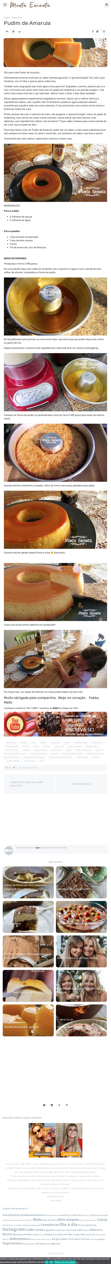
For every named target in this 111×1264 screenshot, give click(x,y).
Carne (102, 1220)
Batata (29, 1220)
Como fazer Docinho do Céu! (21, 992)
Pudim (7, 18)
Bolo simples (68, 1220)
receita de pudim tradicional (60, 757)
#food (33, 743)
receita (54, 754)
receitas (96, 757)
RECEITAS (90, 1235)
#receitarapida (12, 746)
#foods (43, 743)
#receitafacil (97, 743)
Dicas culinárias (87, 1225)
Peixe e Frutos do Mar (59, 1234)
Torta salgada (97, 1239)
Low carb (77, 1229)
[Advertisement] (55, 820)
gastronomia (56, 750)
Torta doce (74, 1239)
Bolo (37, 1219)
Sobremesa (17, 18)
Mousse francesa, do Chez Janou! (77, 958)
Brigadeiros (91, 1220)
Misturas (18, 1234)
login (38, 847)
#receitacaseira (81, 743)
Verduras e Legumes (48, 1243)
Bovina (83, 1220)
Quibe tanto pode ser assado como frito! (26, 784)
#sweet (26, 746)
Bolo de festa (49, 1220)
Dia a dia (68, 1224)
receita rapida (82, 757)
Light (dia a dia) (63, 1230)
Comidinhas (50, 1225)
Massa (86, 1230)
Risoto (5, 1239)
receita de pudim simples (33, 757)
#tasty (36, 746)
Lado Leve (34, 1229)
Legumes (49, 1230)
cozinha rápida (12, 750)
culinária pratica (40, 750)
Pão (83, 1234)
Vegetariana (12, 1243)
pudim (69, 750)
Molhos (28, 1234)
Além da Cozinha (52, 1215)
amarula (46, 746)
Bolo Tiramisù (12, 923)
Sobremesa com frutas (40, 1239)
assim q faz (59, 746)
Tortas (85, 1239)
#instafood (55, 743)
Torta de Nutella (81, 784)
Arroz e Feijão (89, 1215)
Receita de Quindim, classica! (21, 1027)
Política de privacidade (65, 1262)
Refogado (100, 1235)
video (41, 761)
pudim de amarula (83, 750)
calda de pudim (74, 746)
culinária (25, 750)
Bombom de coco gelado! (72, 889)
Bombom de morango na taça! (75, 923)
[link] (104, 31)
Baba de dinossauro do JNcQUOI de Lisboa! (78, 990)
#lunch (67, 743)
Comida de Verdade (31, 1225)
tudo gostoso (29, 761)
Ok (46, 1262)
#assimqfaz (11, 743)
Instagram (13, 1229)
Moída (36, 1235)
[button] (5, 5)
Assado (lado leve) (16, 1220)
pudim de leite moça (38, 754)
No (51, 1262)
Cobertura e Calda (11, 1225)
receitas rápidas (13, 761)
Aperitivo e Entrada (71, 1215)
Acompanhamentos (33, 1214)
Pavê (42, 1235)
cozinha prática (92, 746)
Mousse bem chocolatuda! (73, 1027)
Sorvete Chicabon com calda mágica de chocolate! (28, 956)
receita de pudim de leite (72, 754)
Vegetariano (28, 1244)
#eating (23, 743)
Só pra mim (59, 1239)
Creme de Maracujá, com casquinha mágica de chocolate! (25, 887)
